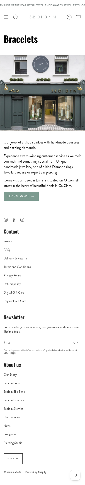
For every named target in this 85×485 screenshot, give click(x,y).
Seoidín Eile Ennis (14, 391)
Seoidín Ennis (12, 383)
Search (8, 241)
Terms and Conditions (17, 266)
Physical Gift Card (15, 301)
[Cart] (78, 17)
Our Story (10, 374)
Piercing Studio (13, 442)
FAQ (7, 249)
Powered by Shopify (35, 472)
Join (76, 342)
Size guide (10, 434)
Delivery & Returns (15, 258)
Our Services (12, 417)
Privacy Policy (12, 275)
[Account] (69, 17)
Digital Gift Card (14, 292)
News (7, 425)
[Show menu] (5, 17)
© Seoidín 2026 (12, 472)
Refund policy (12, 283)
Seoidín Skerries (13, 408)
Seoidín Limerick (14, 400)
